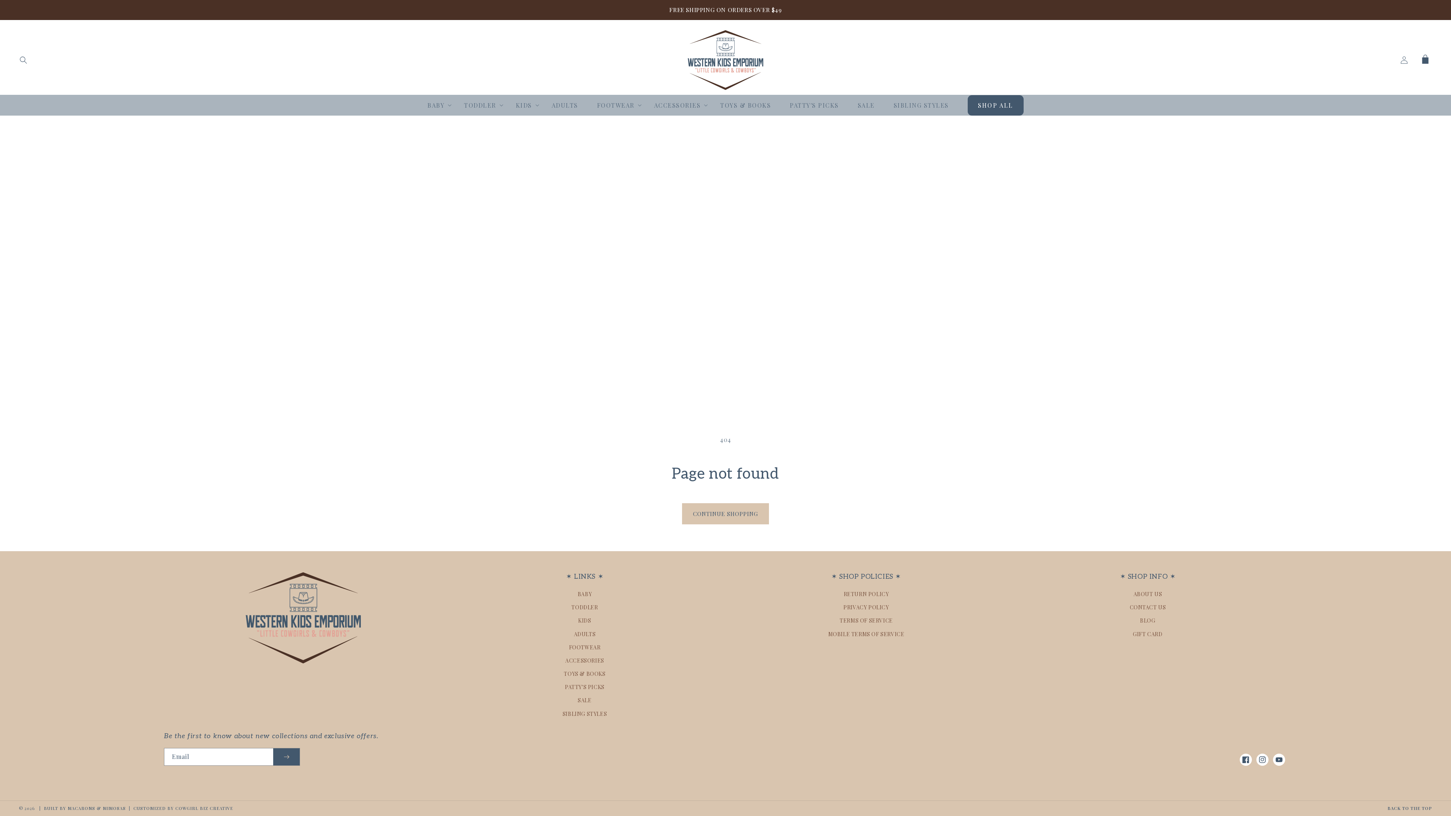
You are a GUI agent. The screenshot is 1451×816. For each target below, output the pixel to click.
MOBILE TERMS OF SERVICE (866, 634)
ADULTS (585, 634)
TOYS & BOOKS (584, 673)
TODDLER (584, 607)
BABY (585, 594)
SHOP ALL (995, 105)
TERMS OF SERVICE (866, 620)
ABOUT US (1148, 594)
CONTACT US (1148, 607)
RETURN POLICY (866, 594)
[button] (23, 60)
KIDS (584, 620)
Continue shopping (725, 514)
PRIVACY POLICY (866, 607)
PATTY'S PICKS (585, 687)
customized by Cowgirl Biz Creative (183, 808)
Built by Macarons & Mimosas (85, 808)
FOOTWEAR (585, 647)
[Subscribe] (286, 756)
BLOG (1147, 620)
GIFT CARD (1147, 634)
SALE (584, 700)
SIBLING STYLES (585, 713)
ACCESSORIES (584, 660)
